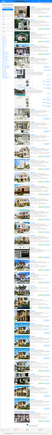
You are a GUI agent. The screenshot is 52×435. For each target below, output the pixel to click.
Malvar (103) (3, 55)
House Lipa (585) (4, 72)
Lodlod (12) (3, 43)
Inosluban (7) (3, 48)
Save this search (7, 9)
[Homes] (14, 430)
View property (46, 16)
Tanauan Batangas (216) (5, 52)
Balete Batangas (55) (4, 57)
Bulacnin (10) (3, 46)
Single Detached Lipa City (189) (5, 76)
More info (10, 433)
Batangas (8, 3)
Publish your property (41, 1)
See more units (49, 97)
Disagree (46, 433)
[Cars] (16, 430)
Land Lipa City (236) (4, 75)
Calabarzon (5, 3)
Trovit (2, 3)
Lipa (11, 3)
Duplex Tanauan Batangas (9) (5, 68)
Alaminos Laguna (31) (4, 61)
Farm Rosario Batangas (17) (5, 63)
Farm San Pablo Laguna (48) (5, 58)
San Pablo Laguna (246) (5, 51)
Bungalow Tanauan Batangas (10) (6, 66)
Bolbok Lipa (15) (4, 41)
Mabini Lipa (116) (4, 38)
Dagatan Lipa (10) (4, 45)
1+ (5, 25)
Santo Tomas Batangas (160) (5, 54)
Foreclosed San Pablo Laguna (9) (6, 67)
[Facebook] (26, 430)
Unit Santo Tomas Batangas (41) (6, 60)
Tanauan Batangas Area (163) (5, 53)
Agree (43, 433)
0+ (3, 25)
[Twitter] (28, 430)
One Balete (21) (4, 62)
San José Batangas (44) (5, 59)
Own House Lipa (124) (4, 78)
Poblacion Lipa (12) (4, 44)
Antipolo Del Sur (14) (4, 42)
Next (37, 424)
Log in (49, 1)
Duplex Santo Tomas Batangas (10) (6, 65)
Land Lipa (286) (4, 74)
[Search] (25, 1)
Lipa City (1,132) (4, 71)
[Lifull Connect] (5, 430)
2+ (7, 25)
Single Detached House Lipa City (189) (6, 77)
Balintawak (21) (4, 40)
